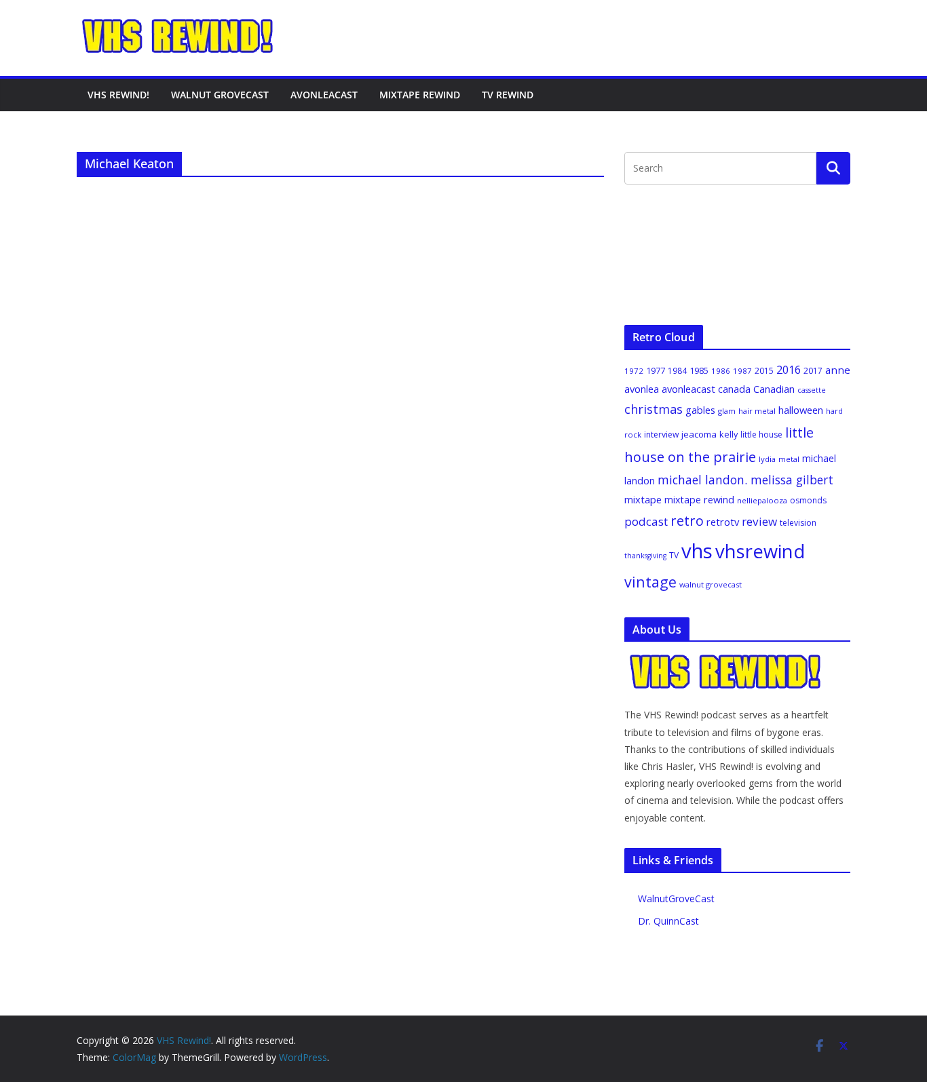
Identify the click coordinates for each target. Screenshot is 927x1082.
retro (687, 520)
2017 (812, 370)
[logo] (726, 660)
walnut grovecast (710, 584)
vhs (697, 550)
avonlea (641, 388)
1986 (720, 371)
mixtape (643, 499)
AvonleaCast (324, 94)
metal (788, 459)
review (759, 521)
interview (661, 434)
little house (761, 434)
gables (700, 410)
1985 (698, 370)
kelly (728, 434)
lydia (767, 459)
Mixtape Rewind (419, 94)
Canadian (774, 388)
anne (837, 369)
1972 (633, 371)
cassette (811, 390)
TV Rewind (507, 94)
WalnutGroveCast (676, 898)
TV (674, 555)
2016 (788, 369)
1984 (677, 370)
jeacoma (699, 434)
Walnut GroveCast (220, 94)
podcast (646, 521)
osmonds (808, 500)
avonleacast (688, 388)
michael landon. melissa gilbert (745, 479)
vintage (650, 582)
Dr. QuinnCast (668, 920)
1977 (655, 370)
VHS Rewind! (118, 94)
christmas (653, 409)
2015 (764, 370)
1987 (742, 371)
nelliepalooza (762, 500)
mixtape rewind (699, 499)
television (798, 522)
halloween (800, 410)
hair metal (757, 411)
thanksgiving (645, 555)
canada (734, 388)
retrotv (722, 521)
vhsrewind (760, 551)
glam (727, 411)
